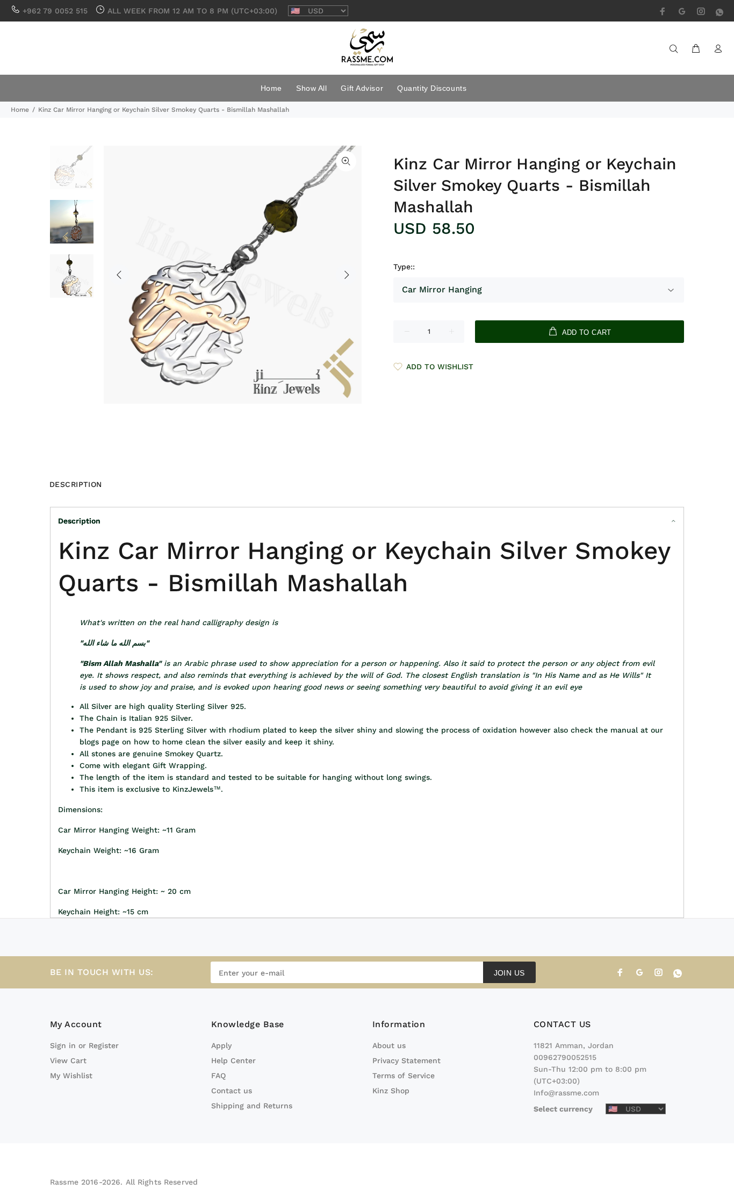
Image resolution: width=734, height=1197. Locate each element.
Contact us (231, 1090)
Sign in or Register (84, 1045)
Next (346, 274)
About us (389, 1045)
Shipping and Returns (251, 1105)
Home (20, 109)
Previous (119, 274)
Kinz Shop (390, 1090)
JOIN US (509, 973)
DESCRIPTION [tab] (75, 484)
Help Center (233, 1060)
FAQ (218, 1075)
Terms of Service (403, 1075)
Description (79, 521)
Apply (221, 1045)
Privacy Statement (406, 1060)
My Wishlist (71, 1075)
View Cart (68, 1060)
